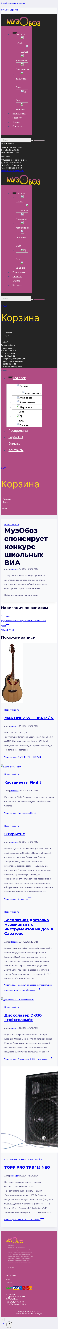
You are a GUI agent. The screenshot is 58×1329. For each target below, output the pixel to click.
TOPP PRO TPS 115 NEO (27, 1167)
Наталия (14, 790)
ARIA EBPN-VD (8, 628)
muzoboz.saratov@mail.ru (12, 170)
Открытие (14, 834)
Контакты (17, 126)
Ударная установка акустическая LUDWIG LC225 (23, 618)
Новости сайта (11, 524)
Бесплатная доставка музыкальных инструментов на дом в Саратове (28, 927)
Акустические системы (15, 1159)
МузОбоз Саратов (9, 9)
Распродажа (19, 113)
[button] (23, 370)
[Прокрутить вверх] (3, 1325)
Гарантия (17, 117)
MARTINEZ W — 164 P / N (29, 718)
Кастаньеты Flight (22, 782)
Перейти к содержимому (13, 3)
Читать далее (22, 757)
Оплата (16, 122)
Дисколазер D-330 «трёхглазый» (23, 1017)
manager (14, 569)
